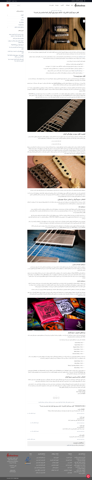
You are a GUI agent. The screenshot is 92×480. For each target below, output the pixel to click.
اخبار (23, 17)
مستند (22, 20)
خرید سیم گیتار (82, 56)
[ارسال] (8, 5)
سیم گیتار (46, 402)
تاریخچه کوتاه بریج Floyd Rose (17, 45)
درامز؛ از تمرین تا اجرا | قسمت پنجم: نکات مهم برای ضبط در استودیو (16, 35)
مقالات (58, 10)
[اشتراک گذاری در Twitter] (56, 398)
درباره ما (56, 5)
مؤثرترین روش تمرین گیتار (18, 38)
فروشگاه (67, 5)
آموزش (60, 10)
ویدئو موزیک (21, 24)
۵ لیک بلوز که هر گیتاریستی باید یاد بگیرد (16, 48)
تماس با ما (51, 5)
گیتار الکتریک (77, 70)
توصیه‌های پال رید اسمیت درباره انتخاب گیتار (16, 52)
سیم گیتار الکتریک (41, 402)
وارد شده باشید (70, 445)
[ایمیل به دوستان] (54, 398)
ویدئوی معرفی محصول (19, 27)
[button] (14, 1)
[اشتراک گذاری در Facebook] (59, 398)
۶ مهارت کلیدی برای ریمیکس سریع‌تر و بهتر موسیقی (16, 41)
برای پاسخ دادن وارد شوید (80, 413)
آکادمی (62, 5)
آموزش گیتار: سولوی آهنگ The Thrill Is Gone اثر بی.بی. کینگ (15, 56)
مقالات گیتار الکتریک (54, 10)
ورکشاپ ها (21, 22)
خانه (72, 5)
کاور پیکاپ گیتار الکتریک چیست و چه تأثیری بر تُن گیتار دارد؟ (16, 60)
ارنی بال (35, 94)
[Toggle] (7, 15)
